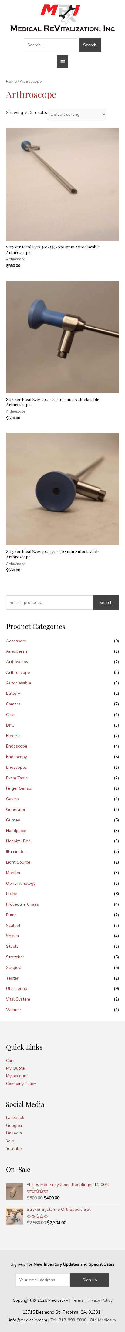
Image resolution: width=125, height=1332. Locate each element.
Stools (12, 946)
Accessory (16, 641)
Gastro (12, 799)
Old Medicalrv (103, 1320)
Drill (10, 725)
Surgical (14, 968)
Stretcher (15, 957)
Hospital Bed (18, 841)
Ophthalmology (20, 883)
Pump (11, 915)
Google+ (14, 1125)
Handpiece (16, 831)
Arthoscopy (17, 662)
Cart (10, 1061)
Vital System (18, 999)
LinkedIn (14, 1133)
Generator (15, 809)
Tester (12, 978)
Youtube (14, 1148)
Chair (11, 715)
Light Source (18, 862)
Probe (11, 894)
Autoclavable (18, 683)
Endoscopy (16, 757)
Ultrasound (16, 988)
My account (17, 1076)
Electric (13, 736)
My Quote (15, 1068)
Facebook (15, 1118)
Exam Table (17, 778)
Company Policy (21, 1084)
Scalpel (13, 925)
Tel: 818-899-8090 (68, 1320)
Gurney (13, 820)
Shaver (12, 936)
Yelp (10, 1141)
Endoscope (16, 746)
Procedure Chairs (22, 904)
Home (11, 81)
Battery (13, 693)
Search (106, 602)
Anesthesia (17, 651)
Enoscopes (16, 767)
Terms (77, 1300)
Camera (13, 704)
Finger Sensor (19, 788)
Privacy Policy (100, 1300)
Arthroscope (18, 672)
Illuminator (16, 851)
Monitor (13, 873)
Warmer (13, 1010)
